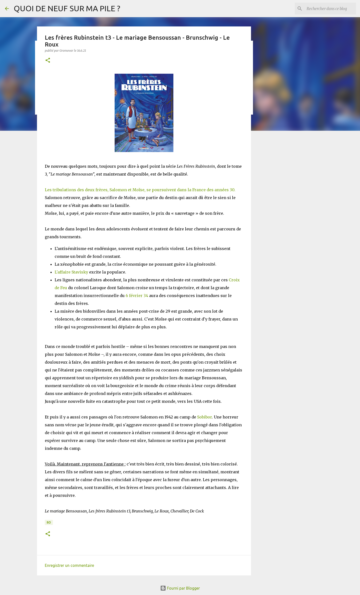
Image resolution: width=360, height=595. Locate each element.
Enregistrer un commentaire (69, 565)
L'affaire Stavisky (71, 272)
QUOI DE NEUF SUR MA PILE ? (67, 8)
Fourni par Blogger (183, 588)
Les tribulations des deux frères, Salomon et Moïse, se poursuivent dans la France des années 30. (140, 189)
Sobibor (204, 417)
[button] (48, 60)
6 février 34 (137, 295)
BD (49, 522)
